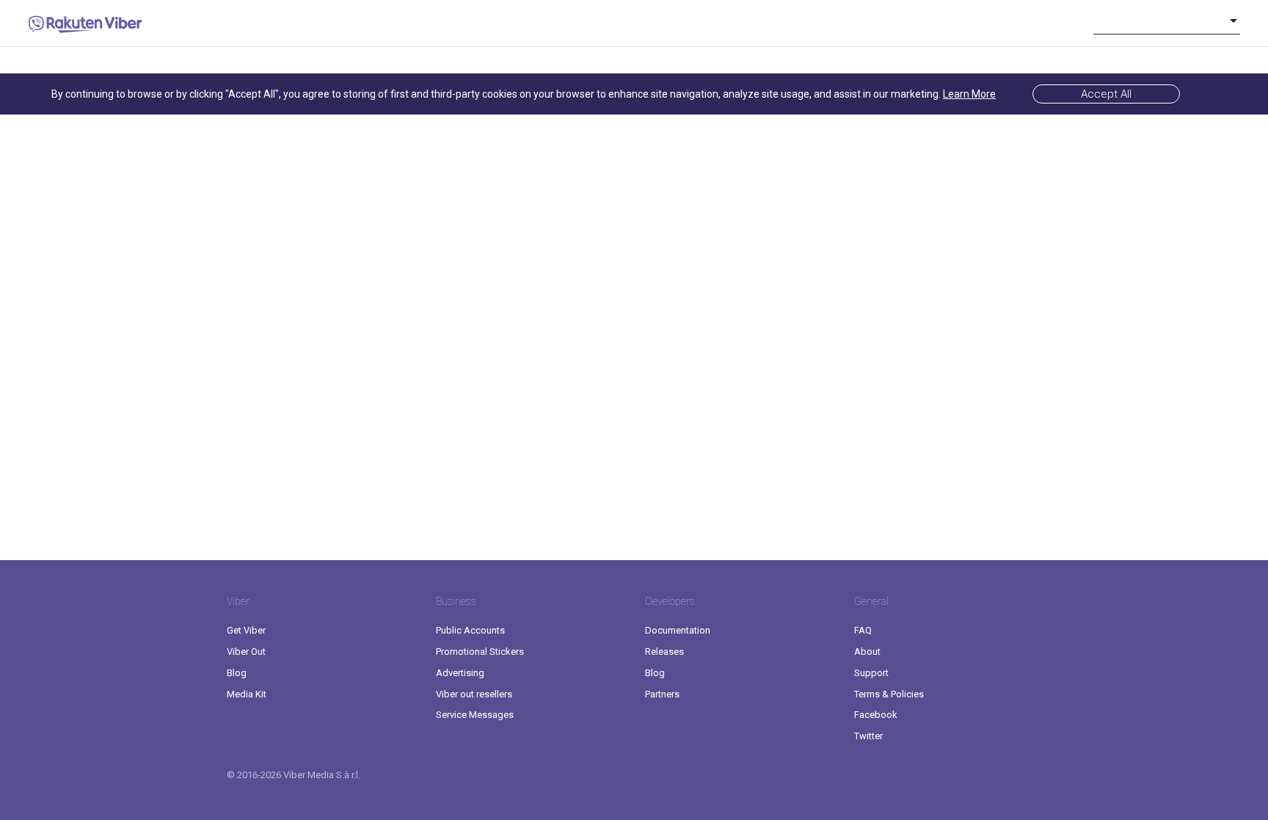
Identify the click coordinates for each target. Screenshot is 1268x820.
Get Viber (246, 630)
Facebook (875, 714)
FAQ (863, 630)
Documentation (677, 630)
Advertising (460, 672)
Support (871, 672)
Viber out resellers (474, 694)
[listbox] (1166, 20)
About (867, 651)
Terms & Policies (889, 694)
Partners (662, 694)
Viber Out (246, 651)
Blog (237, 672)
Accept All (1106, 94)
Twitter (868, 735)
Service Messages (475, 714)
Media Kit (246, 694)
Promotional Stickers (480, 651)
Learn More (969, 94)
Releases (664, 651)
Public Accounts (470, 630)
